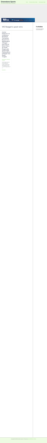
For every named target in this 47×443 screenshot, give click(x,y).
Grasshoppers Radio (42, 2)
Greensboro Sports (8, 2)
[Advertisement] (23, 11)
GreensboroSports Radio (33, 2)
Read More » (4, 70)
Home (27, 2)
